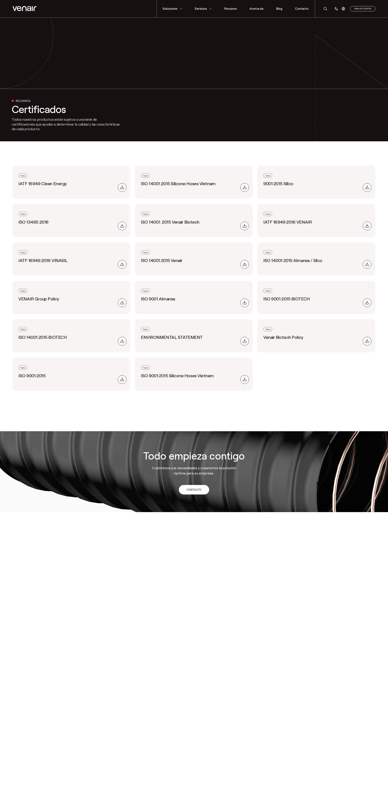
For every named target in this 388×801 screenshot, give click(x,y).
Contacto (194, 489)
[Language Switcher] (343, 8)
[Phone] (336, 8)
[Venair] (24, 8)
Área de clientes (362, 8)
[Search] (323, 9)
